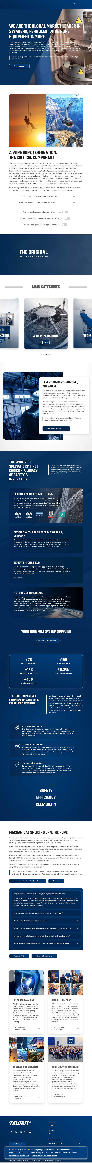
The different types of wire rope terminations (41, 224)
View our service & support (56, 428)
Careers (51, 1131)
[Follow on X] (25, 1132)
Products (51, 1125)
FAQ (49, 1133)
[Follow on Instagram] (20, 1132)
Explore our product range (46, 640)
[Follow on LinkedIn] (16, 1132)
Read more (18, 577)
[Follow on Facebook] (11, 1132)
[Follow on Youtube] (30, 1132)
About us (51, 1122)
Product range (19, 66)
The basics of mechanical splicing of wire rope (42, 212)
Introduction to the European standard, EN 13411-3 (41, 218)
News (50, 1128)
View (4, 342)
